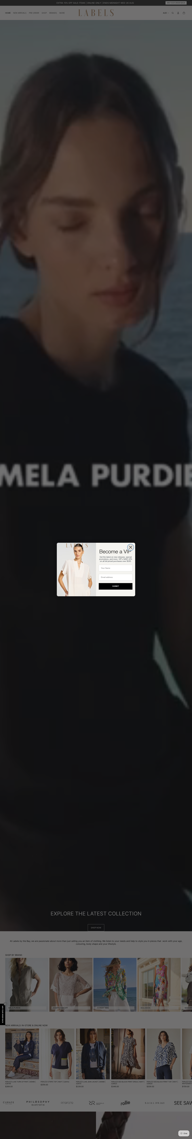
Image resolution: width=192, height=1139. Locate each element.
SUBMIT (115, 586)
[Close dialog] (130, 547)
